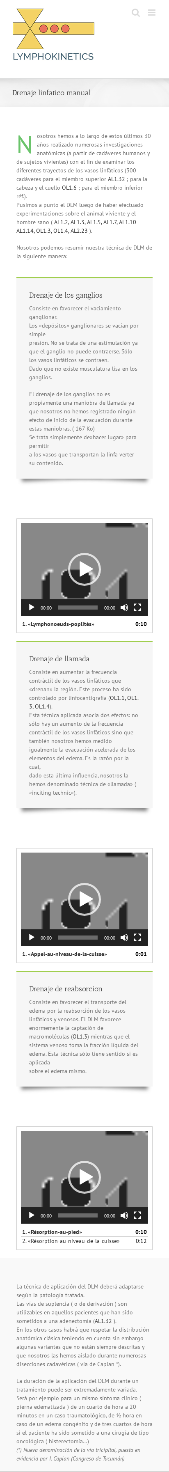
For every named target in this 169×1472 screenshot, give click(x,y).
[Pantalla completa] (137, 607)
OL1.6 (69, 187)
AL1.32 (116, 179)
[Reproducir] (31, 607)
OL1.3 (80, 1036)
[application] (84, 569)
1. (58, 624)
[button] (84, 569)
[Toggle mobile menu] (152, 12)
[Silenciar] (124, 607)
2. (71, 1241)
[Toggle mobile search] (136, 12)
